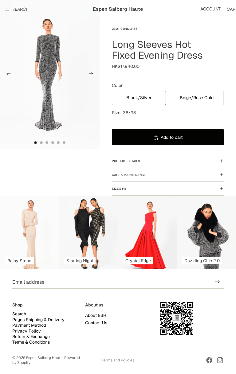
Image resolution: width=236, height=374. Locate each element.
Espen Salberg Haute (44, 357)
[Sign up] (217, 281)
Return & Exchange (31, 336)
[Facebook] (209, 360)
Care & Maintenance (129, 175)
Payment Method (29, 325)
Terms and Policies (118, 360)
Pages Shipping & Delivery (38, 319)
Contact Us (96, 322)
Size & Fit (119, 189)
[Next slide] (93, 74)
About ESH (95, 315)
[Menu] (7, 9)
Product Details (126, 161)
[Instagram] (220, 360)
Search (19, 314)
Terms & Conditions (31, 342)
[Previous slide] (7, 74)
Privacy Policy (26, 331)
